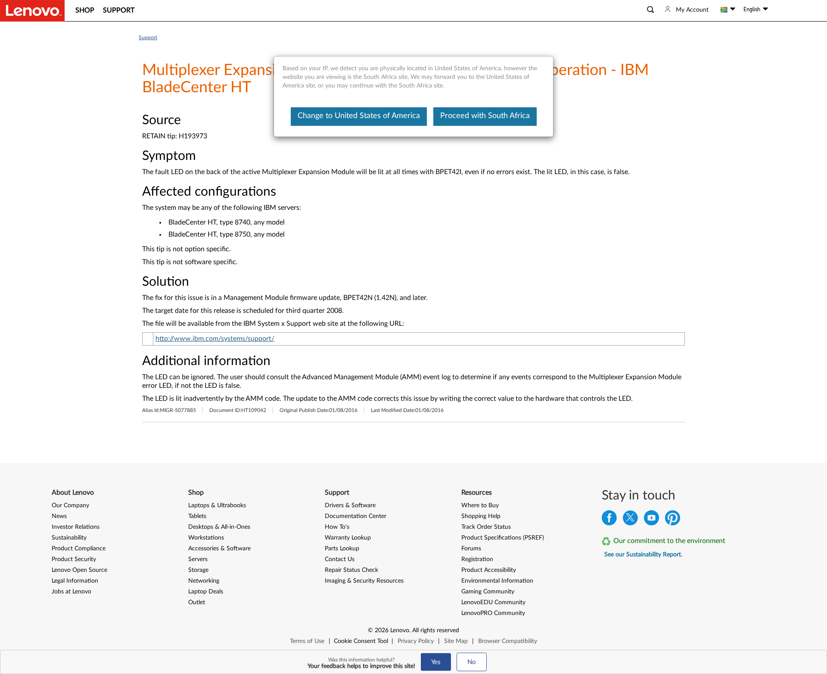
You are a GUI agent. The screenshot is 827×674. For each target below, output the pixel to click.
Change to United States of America (359, 116)
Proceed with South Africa (485, 116)
